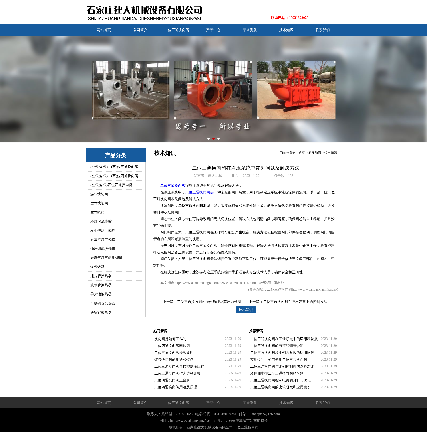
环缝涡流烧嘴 (101, 221)
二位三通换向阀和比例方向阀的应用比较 (282, 353)
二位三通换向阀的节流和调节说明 (277, 346)
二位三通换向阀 (176, 30)
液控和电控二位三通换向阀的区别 (277, 373)
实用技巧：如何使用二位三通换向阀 (278, 359)
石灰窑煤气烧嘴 (102, 239)
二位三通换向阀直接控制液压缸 (179, 366)
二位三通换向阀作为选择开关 (177, 373)
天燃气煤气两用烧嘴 (106, 258)
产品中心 (213, 30)
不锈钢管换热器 (102, 303)
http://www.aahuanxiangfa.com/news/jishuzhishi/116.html (215, 283)
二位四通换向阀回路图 (172, 346)
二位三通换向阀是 (199, 192)
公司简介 (140, 30)
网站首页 (104, 30)
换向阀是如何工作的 (170, 339)
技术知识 (286, 30)
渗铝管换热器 (101, 312)
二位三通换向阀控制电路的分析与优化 (280, 380)
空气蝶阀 (97, 212)
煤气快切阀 (99, 194)
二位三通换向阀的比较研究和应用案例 (280, 387)
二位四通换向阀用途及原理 (175, 387)
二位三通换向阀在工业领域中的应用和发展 (284, 339)
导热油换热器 (101, 294)
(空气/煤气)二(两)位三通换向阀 (114, 167)
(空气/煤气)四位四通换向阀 (111, 185)
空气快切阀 (99, 203)
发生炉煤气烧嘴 (102, 230)
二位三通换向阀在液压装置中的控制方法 (295, 302)
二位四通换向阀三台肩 (172, 380)
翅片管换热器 (101, 276)
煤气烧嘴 (97, 267)
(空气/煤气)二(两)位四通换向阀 (114, 176)
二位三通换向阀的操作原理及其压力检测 (209, 302)
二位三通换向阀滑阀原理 (173, 353)
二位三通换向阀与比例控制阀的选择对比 (282, 366)
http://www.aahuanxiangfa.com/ (314, 289)
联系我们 (323, 30)
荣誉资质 (250, 30)
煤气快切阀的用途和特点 (173, 359)
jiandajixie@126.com (265, 414)
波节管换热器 (101, 285)
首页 (302, 152)
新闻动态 (314, 152)
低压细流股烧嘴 (102, 249)
